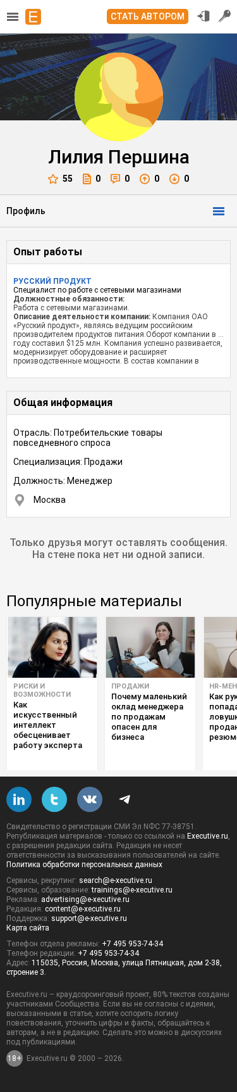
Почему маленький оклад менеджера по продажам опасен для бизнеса (149, 717)
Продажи (130, 686)
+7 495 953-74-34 (132, 943)
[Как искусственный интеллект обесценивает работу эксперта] (52, 647)
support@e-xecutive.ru (89, 918)
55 (68, 179)
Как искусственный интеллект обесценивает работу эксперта (47, 725)
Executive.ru (207, 836)
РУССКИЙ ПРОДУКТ (52, 281)
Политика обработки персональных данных (84, 864)
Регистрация (225, 16)
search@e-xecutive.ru (115, 880)
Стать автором (148, 16)
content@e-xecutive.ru (83, 909)
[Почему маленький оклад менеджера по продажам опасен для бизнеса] (150, 647)
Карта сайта (27, 928)
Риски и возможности (42, 690)
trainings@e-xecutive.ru (132, 890)
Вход (203, 16)
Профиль (26, 211)
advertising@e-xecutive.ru (85, 899)
